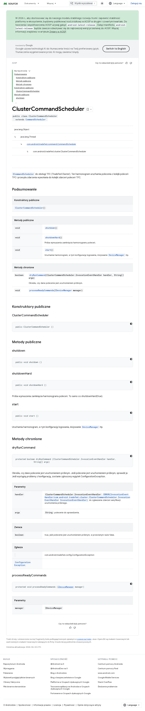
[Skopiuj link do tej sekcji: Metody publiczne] (44, 342)
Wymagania (8, 668)
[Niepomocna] (131, 63)
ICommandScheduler (23, 174)
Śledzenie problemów (107, 686)
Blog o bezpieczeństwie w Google (66, 677)
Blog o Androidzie (59, 673)
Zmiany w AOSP (57, 31)
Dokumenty (30, 3)
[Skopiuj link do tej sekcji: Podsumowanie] (39, 189)
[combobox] (83, 3)
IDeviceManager (63, 290)
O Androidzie (9, 705)
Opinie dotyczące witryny (89, 705)
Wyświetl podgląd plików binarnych (19, 677)
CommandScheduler (35, 119)
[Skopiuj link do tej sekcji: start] (21, 404)
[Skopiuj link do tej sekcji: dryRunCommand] (38, 448)
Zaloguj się (136, 3)
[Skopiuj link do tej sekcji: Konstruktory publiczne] (53, 307)
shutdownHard (52, 237)
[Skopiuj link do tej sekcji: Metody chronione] (45, 439)
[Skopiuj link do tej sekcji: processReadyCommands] (49, 575)
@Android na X (57, 664)
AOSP (14, 63)
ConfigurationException (22, 563)
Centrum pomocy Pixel (108, 668)
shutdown (50, 228)
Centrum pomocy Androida (110, 664)
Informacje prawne (42, 705)
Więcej (50, 3)
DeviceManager (116, 255)
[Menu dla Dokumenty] (39, 3)
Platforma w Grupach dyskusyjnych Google (70, 682)
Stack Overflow (105, 682)
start (48, 250)
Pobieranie (8, 673)
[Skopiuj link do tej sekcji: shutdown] (28, 351)
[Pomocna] (126, 63)
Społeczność (24, 705)
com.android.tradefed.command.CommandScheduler (51, 144)
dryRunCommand (37, 275)
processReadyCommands (41, 290)
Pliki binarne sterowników (14, 686)
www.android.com (106, 673)
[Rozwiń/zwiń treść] (29, 71)
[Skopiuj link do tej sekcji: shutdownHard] (34, 373)
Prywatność (69, 705)
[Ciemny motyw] (131, 323)
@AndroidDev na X (59, 668)
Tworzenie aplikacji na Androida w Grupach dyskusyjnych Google (70, 687)
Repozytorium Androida (14, 664)
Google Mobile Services (108, 677)
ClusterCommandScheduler (29, 207)
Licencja (57, 705)
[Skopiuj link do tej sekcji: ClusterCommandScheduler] (51, 315)
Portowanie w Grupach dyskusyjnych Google (71, 693)
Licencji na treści (84, 639)
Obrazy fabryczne (11, 682)
